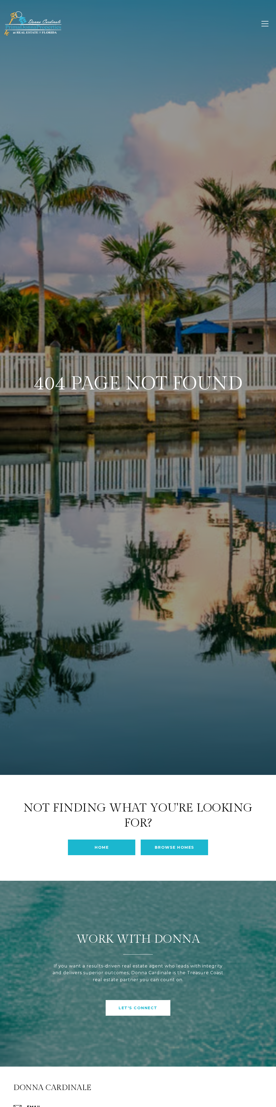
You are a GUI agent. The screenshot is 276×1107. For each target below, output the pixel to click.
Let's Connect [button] (138, 1007)
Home (102, 847)
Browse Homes (174, 847)
